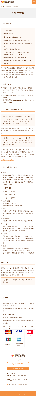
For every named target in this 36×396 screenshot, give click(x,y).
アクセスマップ (12, 384)
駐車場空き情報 (23, 384)
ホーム (2, 6)
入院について (9, 6)
